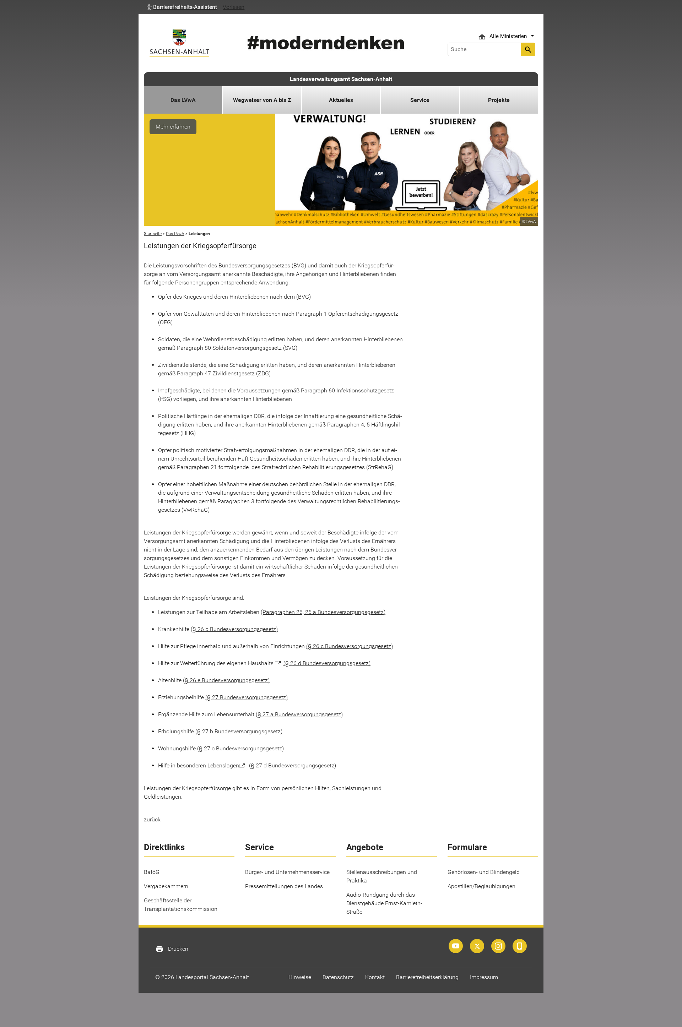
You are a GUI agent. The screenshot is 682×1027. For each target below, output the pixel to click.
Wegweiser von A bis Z (262, 100)
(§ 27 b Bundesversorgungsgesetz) (238, 731)
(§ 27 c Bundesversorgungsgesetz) (240, 748)
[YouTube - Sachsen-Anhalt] (456, 946)
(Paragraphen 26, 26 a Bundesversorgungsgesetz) (323, 612)
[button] (182, 7)
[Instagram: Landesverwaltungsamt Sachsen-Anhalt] (498, 946)
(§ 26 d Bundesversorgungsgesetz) (326, 663)
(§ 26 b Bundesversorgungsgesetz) (234, 629)
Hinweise (299, 977)
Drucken (171, 949)
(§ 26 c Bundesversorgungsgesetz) (349, 646)
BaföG (151, 872)
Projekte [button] (499, 100)
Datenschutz (338, 977)
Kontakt (375, 977)
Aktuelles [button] (341, 100)
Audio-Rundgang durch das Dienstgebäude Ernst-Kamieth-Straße (384, 903)
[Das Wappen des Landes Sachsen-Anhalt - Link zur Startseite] (179, 43)
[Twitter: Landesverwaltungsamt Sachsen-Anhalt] (477, 946)
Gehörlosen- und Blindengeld (484, 872)
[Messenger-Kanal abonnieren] (520, 946)
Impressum (484, 977)
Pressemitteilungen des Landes (284, 886)
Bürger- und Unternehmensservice (287, 872)
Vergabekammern (166, 886)
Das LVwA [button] (183, 100)
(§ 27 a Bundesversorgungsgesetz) (299, 714)
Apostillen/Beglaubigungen (481, 886)
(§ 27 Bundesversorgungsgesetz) (246, 697)
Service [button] (419, 100)
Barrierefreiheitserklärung (427, 977)
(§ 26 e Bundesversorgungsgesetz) (226, 680)
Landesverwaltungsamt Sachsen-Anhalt (341, 79)
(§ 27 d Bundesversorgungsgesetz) (292, 765)
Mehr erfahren (173, 126)
